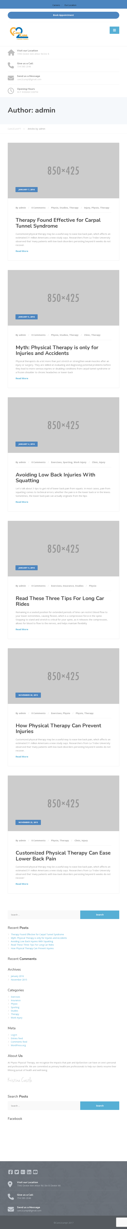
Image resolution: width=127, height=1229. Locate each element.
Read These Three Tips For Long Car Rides (60, 601)
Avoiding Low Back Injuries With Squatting (55, 477)
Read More (22, 251)
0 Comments (38, 207)
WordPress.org (18, 1045)
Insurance (68, 585)
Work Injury (80, 462)
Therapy (74, 207)
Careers (56, 5)
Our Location (70, 5)
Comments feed (19, 1041)
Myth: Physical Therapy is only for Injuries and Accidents (57, 350)
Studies (64, 207)
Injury (87, 207)
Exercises (56, 462)
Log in (14, 1034)
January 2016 (17, 976)
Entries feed (17, 1038)
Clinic (87, 334)
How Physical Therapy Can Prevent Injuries (58, 728)
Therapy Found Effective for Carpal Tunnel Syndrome (58, 223)
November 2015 (19, 979)
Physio (54, 207)
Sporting (67, 462)
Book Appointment (63, 15)
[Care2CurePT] (19, 33)
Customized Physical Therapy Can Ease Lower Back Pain (63, 855)
